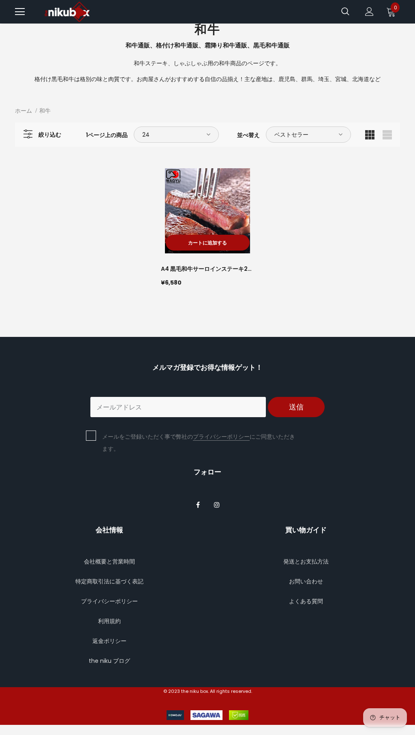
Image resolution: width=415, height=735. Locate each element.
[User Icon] (369, 11)
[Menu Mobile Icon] (20, 12)
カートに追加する (207, 242)
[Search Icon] (345, 12)
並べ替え (248, 135)
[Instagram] (217, 504)
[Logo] (67, 12)
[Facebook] (197, 504)
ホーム (23, 111)
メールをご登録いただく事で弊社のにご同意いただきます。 (198, 443)
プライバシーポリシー (221, 437)
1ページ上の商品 (107, 135)
